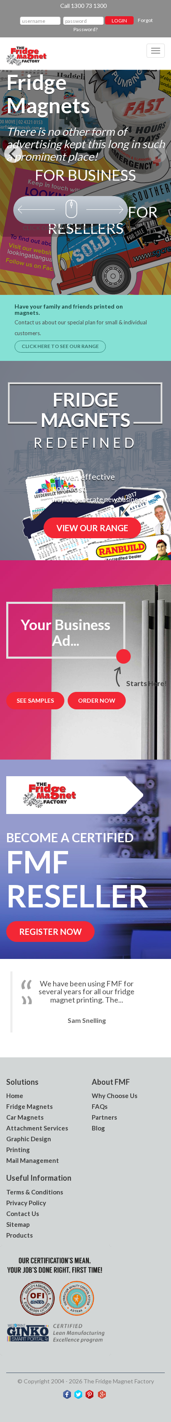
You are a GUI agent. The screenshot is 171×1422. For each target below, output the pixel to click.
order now (96, 700)
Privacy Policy (26, 1202)
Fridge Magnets (29, 1106)
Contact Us (22, 1213)
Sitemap (18, 1224)
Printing (18, 1149)
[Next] (158, 154)
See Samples (35, 700)
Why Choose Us (114, 1095)
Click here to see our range (60, 346)
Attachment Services (37, 1128)
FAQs (99, 1106)
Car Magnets (25, 1117)
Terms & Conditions (34, 1192)
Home (14, 1095)
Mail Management (32, 1160)
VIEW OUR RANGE (92, 528)
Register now (50, 932)
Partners (104, 1117)
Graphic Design (28, 1139)
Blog (98, 1128)
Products (19, 1235)
